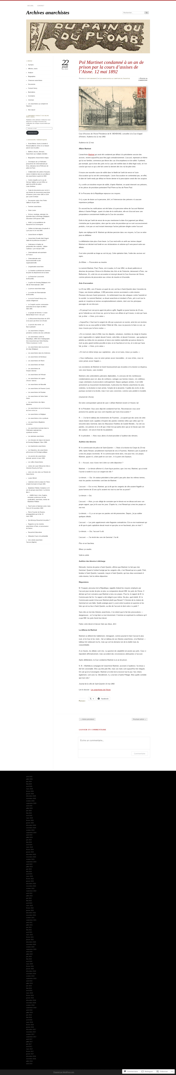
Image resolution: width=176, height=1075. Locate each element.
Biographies (31, 76)
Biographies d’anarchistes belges (38, 157)
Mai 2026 (29, 784)
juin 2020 (29, 956)
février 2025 (30, 820)
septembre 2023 (31, 861)
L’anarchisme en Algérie (35, 234)
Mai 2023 (29, 871)
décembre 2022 (31, 883)
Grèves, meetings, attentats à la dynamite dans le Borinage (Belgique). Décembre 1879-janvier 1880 (38, 216)
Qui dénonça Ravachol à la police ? (39, 520)
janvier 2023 (30, 881)
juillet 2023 (29, 866)
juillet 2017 (29, 1041)
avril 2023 (29, 874)
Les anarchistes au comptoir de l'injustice (115, 78)
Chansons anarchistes (35, 80)
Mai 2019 (29, 988)
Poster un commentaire (142, 79)
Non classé (31, 110)
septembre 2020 (31, 949)
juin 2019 (29, 986)
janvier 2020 (30, 968)
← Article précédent (87, 719)
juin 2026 (29, 781)
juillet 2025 (29, 808)
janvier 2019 (30, 998)
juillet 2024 (29, 837)
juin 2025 (29, 810)
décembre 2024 (31, 825)
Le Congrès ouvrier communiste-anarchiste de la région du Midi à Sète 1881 (37, 306)
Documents (31, 84)
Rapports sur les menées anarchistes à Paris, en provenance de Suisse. (37, 526)
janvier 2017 (30, 1054)
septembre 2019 (31, 978)
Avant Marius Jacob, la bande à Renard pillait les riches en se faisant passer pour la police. (37, 146)
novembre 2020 (31, 944)
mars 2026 (29, 789)
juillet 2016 (29, 1061)
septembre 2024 (31, 832)
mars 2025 (29, 818)
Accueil (30, 5)
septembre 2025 (31, 803)
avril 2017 (29, 1046)
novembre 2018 (31, 1002)
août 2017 (29, 1039)
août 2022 (29, 893)
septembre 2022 (31, 891)
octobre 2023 (30, 859)
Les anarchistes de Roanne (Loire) (39, 388)
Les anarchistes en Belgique (37, 414)
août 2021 (29, 922)
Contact (40, 5)
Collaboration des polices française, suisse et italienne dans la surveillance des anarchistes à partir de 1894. (38, 174)
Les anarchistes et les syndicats (38, 418)
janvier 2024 (30, 852)
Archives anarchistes (47, 12)
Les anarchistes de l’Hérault (36, 374)
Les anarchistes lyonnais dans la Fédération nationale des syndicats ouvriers (37, 430)
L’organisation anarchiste (36, 266)
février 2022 (30, 908)
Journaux (31, 100)
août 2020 (29, 951)
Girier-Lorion (32, 210)
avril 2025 (29, 815)
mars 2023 (29, 876)
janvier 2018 (30, 1027)
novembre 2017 (31, 1032)
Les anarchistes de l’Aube (36, 364)
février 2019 (30, 995)
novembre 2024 (31, 827)
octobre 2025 (30, 801)
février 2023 (30, 878)
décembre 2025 (31, 796)
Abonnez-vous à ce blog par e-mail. (37, 116)
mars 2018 (29, 1022)
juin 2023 (29, 869)
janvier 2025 (30, 823)
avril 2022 (29, 903)
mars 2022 (29, 905)
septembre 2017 (31, 1037)
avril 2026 (29, 786)
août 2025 (29, 806)
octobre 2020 (30, 947)
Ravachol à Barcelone (35, 532)
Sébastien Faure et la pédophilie (38, 536)
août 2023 (29, 864)
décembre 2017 (31, 1029)
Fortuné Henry (32, 88)
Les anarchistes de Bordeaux (37, 357)
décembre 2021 (31, 912)
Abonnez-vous (32, 132)
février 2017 (30, 1051)
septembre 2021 (31, 920)
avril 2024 (29, 844)
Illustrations (31, 92)
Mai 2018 (29, 1017)
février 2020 (30, 966)
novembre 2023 (31, 857)
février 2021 (30, 937)
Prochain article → (139, 719)
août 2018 (29, 1010)
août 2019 (29, 981)
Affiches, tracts (32, 68)
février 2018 (30, 1024)
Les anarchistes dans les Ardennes (39, 353)
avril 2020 (29, 961)
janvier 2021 (30, 939)
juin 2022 (29, 898)
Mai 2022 (29, 900)
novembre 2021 (31, 915)
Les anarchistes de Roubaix (37, 392)
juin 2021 (29, 927)
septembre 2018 (31, 1007)
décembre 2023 (31, 854)
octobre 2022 (30, 888)
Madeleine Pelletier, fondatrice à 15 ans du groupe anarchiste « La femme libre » (38, 490)
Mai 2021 (29, 930)
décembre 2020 (31, 942)
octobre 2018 (30, 1005)
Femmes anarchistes (34, 206)
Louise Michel (32, 478)
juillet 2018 (29, 1012)
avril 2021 (29, 932)
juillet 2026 (29, 779)
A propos (31, 64)
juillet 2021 (29, 925)
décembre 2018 (31, 1000)
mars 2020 (29, 964)
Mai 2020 (29, 959)
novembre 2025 (31, 798)
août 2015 (29, 1063)
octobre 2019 (30, 976)
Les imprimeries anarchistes (37, 446)
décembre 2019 (31, 971)
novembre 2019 (31, 973)
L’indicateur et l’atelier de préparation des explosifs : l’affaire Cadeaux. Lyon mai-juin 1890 (36, 246)
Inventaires (31, 96)
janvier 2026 (30, 793)
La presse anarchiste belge (36, 288)
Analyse (30, 72)
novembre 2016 (31, 1058)
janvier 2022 (30, 910)
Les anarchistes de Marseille (37, 384)
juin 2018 (29, 1015)
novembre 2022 (31, 886)
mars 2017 (29, 1049)
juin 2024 (29, 840)
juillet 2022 (29, 896)
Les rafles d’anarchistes (35, 462)
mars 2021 (29, 934)
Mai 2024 (29, 842)
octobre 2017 (30, 1034)
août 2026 (29, 776)
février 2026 (30, 791)
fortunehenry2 (92, 78)
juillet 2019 (29, 983)
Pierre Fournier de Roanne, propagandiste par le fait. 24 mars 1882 (35, 514)
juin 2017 (29, 1044)
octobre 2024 (30, 830)
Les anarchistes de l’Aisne (101, 690)
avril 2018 (29, 1020)
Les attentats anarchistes (36, 436)
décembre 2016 (31, 1056)
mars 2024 (29, 847)
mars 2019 (29, 993)
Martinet (91, 154)
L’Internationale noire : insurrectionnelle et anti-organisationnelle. (34, 260)
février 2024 (30, 849)
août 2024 (29, 835)
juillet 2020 (29, 954)
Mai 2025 (29, 813)
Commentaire (139, 753)
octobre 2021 (30, 917)
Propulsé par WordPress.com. (63, 1072)
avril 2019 (29, 990)
